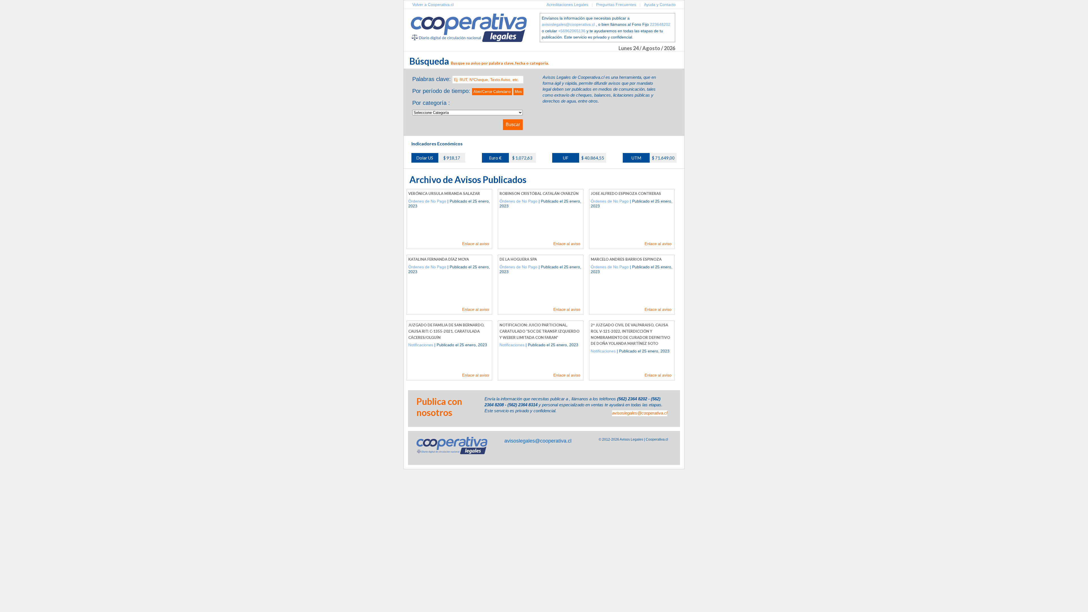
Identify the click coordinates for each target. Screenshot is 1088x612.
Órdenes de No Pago (427, 201)
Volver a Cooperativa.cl (433, 4)
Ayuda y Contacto (660, 4)
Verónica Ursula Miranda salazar (444, 193)
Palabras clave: (431, 79)
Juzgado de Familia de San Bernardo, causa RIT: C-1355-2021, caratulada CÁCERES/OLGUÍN (446, 331)
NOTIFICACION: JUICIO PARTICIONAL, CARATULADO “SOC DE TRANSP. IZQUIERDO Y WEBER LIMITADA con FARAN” (539, 331)
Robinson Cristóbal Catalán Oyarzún (539, 193)
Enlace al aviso (475, 243)
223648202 (660, 24)
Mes (518, 92)
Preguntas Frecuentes (616, 4)
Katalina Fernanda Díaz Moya (438, 259)
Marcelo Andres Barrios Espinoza (626, 259)
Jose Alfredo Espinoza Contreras (626, 193)
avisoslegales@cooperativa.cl (568, 24)
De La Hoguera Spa (518, 259)
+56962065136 (571, 31)
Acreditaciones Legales (567, 4)
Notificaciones (420, 345)
